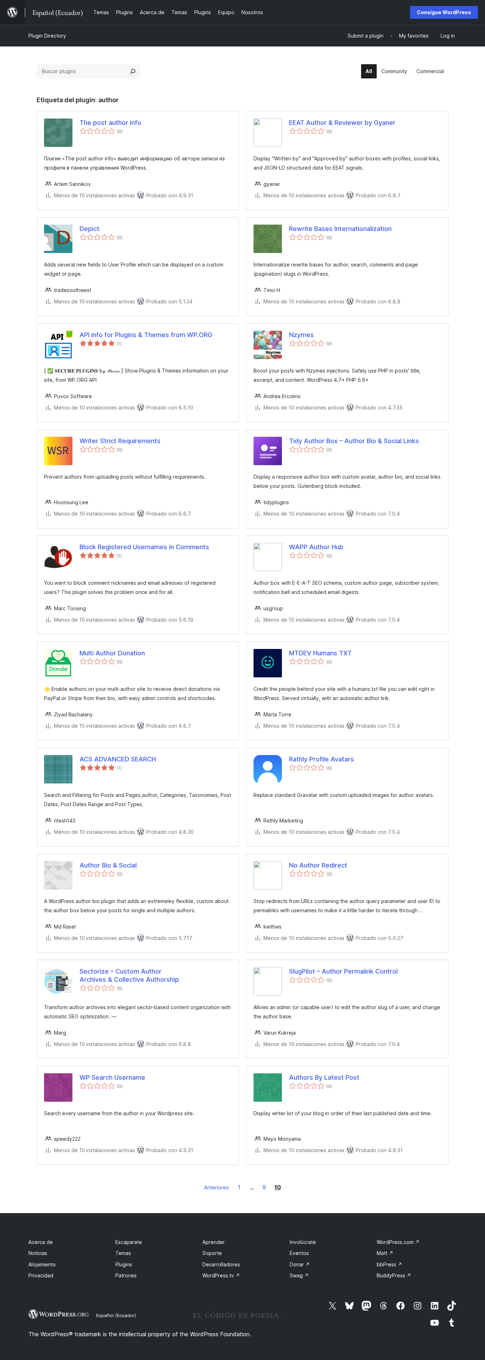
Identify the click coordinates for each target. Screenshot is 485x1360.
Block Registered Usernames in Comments (144, 547)
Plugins (123, 1264)
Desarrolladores (221, 1264)
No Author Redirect (318, 865)
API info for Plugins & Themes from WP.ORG (146, 334)
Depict (89, 228)
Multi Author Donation (112, 653)
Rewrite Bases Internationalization (340, 228)
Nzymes (301, 334)
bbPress (389, 1264)
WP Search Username (112, 1077)
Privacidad (40, 1275)
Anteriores (216, 1187)
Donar (300, 1264)
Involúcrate (303, 1242)
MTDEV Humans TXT (320, 653)
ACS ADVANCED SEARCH (118, 759)
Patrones (126, 1275)
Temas (123, 1253)
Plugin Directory (47, 36)
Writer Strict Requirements (120, 441)
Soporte (212, 1253)
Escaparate (128, 1242)
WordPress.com (398, 1242)
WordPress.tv (221, 1275)
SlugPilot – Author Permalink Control (343, 971)
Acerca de (40, 1242)
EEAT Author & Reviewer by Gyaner (342, 122)
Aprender (213, 1242)
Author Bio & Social (108, 865)
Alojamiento (42, 1264)
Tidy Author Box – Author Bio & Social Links (354, 441)
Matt (385, 1253)
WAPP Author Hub (316, 547)
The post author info (110, 122)
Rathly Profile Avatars (321, 759)
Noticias (37, 1253)
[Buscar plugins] (133, 71)
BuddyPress (394, 1275)
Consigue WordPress (444, 12)
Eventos (299, 1253)
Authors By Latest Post (324, 1077)
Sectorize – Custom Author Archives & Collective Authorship (129, 975)
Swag (299, 1275)
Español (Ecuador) (116, 1315)
